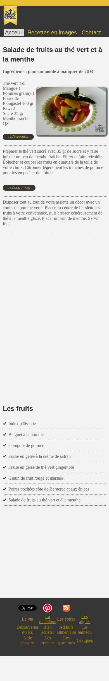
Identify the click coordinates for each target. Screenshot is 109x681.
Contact (91, 32)
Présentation (19, 187)
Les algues (84, 619)
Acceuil (14, 32)
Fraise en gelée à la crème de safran (39, 456)
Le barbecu (85, 630)
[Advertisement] (54, 310)
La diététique (47, 619)
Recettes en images (52, 32)
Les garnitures (66, 640)
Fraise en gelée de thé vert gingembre (41, 467)
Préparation (18, 136)
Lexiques (85, 640)
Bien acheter (47, 630)
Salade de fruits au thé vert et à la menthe (44, 500)
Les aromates (47, 640)
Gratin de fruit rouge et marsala (35, 478)
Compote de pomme (26, 445)
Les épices (66, 619)
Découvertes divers (27, 630)
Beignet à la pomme (26, 434)
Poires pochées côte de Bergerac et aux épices (48, 489)
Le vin (27, 619)
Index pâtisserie (22, 423)
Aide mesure (27, 640)
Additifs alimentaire (66, 630)
